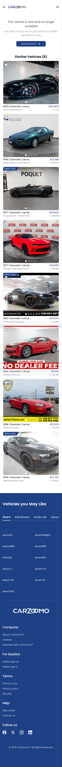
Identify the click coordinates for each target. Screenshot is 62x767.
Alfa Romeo (22, 517)
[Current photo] (26, 102)
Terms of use (10, 683)
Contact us (9, 715)
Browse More (28, 43)
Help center (9, 710)
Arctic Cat (40, 517)
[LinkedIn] (30, 732)
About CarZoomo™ (13, 634)
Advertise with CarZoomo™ (18, 644)
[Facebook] (4, 732)
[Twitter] (13, 732)
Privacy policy (10, 688)
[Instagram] (22, 732)
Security (7, 693)
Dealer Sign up (11, 661)
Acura (6, 517)
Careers (7, 639)
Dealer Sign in (10, 666)
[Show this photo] (28, 102)
